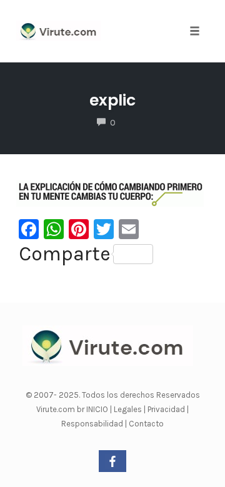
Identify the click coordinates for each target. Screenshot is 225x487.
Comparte (65, 254)
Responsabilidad (93, 423)
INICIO (98, 409)
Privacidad (167, 409)
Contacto (146, 423)
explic (112, 100)
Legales (129, 409)
